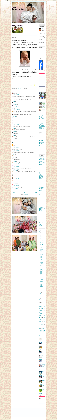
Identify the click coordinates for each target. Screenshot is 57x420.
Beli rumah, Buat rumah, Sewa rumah (41, 242)
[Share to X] (25, 88)
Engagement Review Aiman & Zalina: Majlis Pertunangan (41, 158)
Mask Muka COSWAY (41, 175)
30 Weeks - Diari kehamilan (41, 253)
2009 (39, 300)
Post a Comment (14, 189)
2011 (39, 298)
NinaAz (14, 128)
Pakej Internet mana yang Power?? (41, 246)
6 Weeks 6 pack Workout (41, 188)
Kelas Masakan (40, 321)
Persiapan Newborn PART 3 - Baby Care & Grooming (41, 143)
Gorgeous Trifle (40, 206)
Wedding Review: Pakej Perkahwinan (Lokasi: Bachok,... (41, 260)
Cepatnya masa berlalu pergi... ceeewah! (41, 271)
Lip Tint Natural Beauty (41, 173)
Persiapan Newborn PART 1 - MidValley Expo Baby (41, 140)
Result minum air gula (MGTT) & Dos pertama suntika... (41, 250)
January (40, 296)
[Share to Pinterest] (26, 88)
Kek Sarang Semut (40, 211)
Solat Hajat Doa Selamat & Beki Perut (41, 279)
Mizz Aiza (14, 157)
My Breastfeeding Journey (41, 322)
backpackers (42, 306)
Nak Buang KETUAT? (41, 178)
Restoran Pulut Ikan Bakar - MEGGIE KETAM (41, 285)
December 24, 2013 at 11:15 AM (16, 109)
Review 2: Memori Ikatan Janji (41, 116)
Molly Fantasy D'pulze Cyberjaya (43, 347)
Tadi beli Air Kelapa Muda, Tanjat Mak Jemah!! (41, 244)
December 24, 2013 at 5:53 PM (16, 153)
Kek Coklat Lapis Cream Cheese (42, 208)
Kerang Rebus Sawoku (41, 212)
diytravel (40, 311)
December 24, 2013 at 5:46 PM (16, 150)
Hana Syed (14, 131)
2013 (39, 235)
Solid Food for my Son (43, 329)
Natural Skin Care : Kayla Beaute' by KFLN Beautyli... (41, 281)
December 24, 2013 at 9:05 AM (16, 94)
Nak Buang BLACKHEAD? (41, 177)
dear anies (14, 116)
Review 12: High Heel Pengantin (42, 126)
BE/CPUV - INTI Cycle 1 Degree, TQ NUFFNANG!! (41, 247)
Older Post (36, 192)
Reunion (39, 328)
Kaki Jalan (40, 317)
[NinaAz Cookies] (41, 69)
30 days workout (40, 303)
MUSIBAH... (43, 371)
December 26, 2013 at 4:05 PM (16, 163)
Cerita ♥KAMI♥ (41, 308)
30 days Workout (40, 191)
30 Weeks (39, 133)
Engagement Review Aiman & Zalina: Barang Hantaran (41, 156)
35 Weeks (39, 134)
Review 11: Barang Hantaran (41, 125)
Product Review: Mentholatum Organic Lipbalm (41, 267)
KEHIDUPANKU (40, 384)
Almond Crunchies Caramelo (41, 239)
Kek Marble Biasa (40, 210)
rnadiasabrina (40, 359)
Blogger (29, 418)
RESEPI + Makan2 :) (42, 327)
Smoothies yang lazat (41, 223)
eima (13, 113)
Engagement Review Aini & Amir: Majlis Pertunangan (42, 161)
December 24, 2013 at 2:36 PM (16, 124)
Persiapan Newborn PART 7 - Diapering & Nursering (41, 150)
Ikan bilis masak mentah (41, 207)
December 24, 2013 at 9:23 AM (16, 100)
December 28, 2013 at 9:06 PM (16, 178)
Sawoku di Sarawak (42, 328)
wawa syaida (14, 161)
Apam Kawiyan (40, 195)
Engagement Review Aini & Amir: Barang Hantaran (42, 159)
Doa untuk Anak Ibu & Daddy (41, 240)
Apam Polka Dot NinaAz (41, 196)
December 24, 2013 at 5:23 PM (16, 147)
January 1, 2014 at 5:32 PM (16, 185)
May (40, 293)
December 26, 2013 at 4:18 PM (16, 166)
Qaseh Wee (14, 125)
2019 (39, 230)
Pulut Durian (40, 221)
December (41, 236)
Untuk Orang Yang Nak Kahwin (43, 390)
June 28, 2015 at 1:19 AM (15, 188)
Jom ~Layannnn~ (42, 316)
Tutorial (40, 331)
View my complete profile (41, 45)
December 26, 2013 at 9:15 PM (16, 169)
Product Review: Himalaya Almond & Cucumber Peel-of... (41, 263)
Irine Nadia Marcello (41, 341)
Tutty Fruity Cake (40, 225)
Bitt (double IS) (15, 170)
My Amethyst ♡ (40, 375)
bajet (44, 306)
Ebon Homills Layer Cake (41, 205)
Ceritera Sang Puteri (41, 350)
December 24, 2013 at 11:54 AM (16, 112)
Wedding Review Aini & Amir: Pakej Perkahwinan (41, 165)
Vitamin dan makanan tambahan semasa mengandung (41, 289)
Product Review (41, 325)
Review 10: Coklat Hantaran (41, 124)
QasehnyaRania (15, 183)
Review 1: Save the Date (41, 115)
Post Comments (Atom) (26, 194)
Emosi (39, 369)
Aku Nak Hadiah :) (43, 304)
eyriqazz (14, 138)
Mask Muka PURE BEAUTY (41, 176)
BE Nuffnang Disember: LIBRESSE (41, 269)
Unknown (14, 110)
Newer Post (14, 192)
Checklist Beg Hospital (41, 135)
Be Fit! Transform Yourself (41, 187)
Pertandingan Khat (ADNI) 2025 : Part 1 (43, 338)
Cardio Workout (40, 190)
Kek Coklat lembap (40, 209)
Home (24, 192)
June (40, 292)
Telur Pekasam (40, 224)
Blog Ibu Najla (40, 393)
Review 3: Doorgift (40, 117)
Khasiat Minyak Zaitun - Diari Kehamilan (41, 283)
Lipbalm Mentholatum (41, 174)
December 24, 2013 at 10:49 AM (16, 106)
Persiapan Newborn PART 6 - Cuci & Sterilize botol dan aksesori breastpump (41, 148)
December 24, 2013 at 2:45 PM (16, 127)
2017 (39, 232)
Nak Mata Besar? (40, 179)
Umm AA (14, 101)
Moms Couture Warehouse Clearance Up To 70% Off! (41, 257)
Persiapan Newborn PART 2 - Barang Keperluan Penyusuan (41, 142)
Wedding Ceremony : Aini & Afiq (41, 254)
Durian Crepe (40, 204)
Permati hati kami (41, 324)
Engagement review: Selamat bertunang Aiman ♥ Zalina (41, 276)
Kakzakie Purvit (15, 104)
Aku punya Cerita (15, 89)
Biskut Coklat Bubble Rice (41, 258)
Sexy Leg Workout (40, 189)
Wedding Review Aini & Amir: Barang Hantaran (41, 164)
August (40, 291)
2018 (39, 231)
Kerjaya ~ (44, 321)
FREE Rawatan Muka (41, 172)
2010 (39, 299)
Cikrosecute (14, 119)
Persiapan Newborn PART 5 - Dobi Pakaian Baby (41, 146)
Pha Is (14, 148)
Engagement (43, 311)
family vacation (40, 312)
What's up (40, 335)
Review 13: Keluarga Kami (41, 127)
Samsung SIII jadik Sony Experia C (41, 277)
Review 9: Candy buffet (41, 123)
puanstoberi (14, 95)
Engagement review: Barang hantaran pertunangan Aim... (41, 273)
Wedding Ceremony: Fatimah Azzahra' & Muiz (41, 252)
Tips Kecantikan (42, 330)
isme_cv (14, 151)
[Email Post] (22, 88)
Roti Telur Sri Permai (41, 222)
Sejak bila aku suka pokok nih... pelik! (41, 265)
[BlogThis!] (24, 88)
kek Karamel (40, 226)
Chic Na (14, 154)
